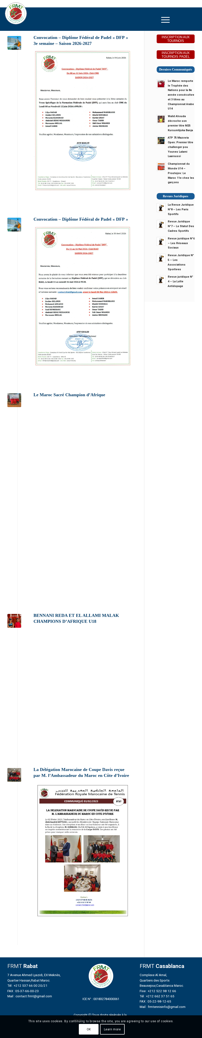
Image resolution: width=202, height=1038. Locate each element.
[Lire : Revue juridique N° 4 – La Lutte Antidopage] (161, 279)
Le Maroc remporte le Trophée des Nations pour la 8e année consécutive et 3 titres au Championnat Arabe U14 (181, 94)
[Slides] (14, 43)
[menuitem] (165, 20)
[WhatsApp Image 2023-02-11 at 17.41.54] (14, 400)
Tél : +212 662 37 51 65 (157, 996)
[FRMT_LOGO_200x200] (16, 13)
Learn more (112, 1029)
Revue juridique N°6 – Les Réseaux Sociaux (181, 243)
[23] (14, 621)
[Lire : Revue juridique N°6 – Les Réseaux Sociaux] (161, 241)
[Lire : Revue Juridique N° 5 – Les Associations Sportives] (161, 258)
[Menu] (165, 20)
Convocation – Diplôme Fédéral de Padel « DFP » (81, 219)
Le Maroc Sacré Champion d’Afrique (69, 394)
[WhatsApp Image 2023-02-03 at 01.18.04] (14, 775)
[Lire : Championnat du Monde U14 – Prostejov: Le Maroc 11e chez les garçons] (161, 166)
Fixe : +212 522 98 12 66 (158, 991)
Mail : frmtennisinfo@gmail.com (162, 1007)
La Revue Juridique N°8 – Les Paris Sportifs (181, 209)
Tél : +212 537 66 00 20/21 (27, 985)
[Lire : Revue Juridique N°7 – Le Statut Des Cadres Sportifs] (161, 224)
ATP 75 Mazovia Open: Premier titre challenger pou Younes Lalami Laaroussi (180, 147)
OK (89, 1029)
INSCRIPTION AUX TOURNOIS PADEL (176, 54)
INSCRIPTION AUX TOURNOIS (176, 39)
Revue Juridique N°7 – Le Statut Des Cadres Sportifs (181, 226)
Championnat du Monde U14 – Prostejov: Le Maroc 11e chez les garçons (181, 173)
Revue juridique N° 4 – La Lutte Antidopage (180, 281)
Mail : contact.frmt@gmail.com (29, 996)
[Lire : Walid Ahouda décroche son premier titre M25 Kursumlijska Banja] (161, 119)
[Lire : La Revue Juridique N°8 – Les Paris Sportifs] (161, 207)
